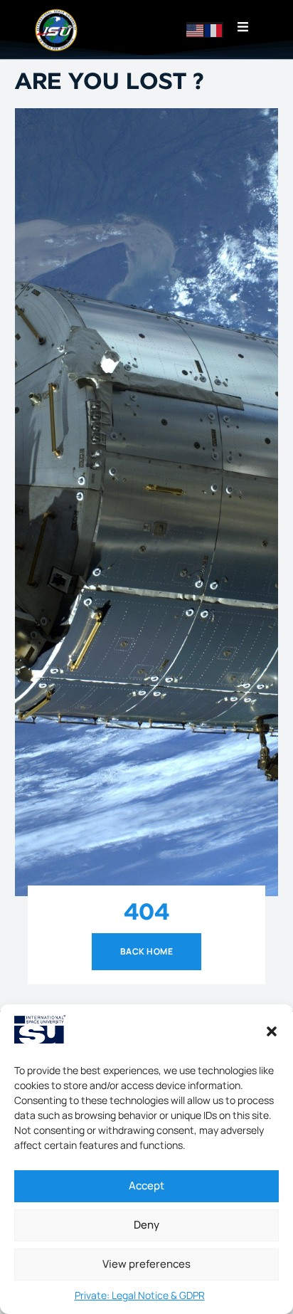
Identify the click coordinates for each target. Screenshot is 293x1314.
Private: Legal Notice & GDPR (140, 1295)
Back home (146, 951)
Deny (146, 1224)
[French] (214, 29)
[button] (272, 1031)
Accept (146, 1185)
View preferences (146, 1263)
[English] (195, 29)
